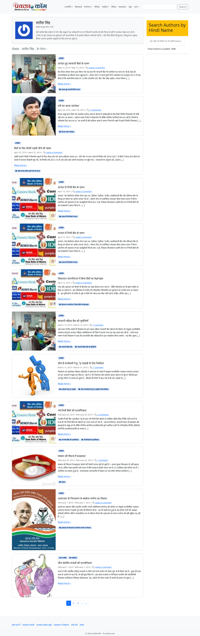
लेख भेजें (74, 624)
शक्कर (63, 482)
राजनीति (67, 6)
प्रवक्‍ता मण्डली (28, 624)
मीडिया (97, 6)
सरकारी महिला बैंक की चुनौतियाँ (86, 347)
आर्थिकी (61, 58)
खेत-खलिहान (73, 558)
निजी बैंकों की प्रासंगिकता (91, 440)
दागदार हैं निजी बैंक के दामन (69, 216)
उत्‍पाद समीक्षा (63, 558)
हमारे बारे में (16, 624)
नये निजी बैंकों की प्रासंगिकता (70, 440)
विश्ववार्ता (78, 6)
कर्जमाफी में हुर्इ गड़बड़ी (68, 389)
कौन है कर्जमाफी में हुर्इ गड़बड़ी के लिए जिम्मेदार (94, 389)
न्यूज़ (130, 6)
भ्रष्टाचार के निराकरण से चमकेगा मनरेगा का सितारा (76, 528)
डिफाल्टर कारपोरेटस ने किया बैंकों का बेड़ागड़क (75, 304)
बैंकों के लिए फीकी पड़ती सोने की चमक (28, 171)
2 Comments (95, 110)
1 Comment (98, 325)
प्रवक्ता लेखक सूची (44, 624)
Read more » (64, 83)
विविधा (113, 6)
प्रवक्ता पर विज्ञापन (61, 624)
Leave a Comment (97, 67)
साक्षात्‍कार (122, 6)
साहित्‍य (104, 6)
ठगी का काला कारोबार (67, 132)
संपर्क (82, 624)
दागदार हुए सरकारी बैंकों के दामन (70, 89)
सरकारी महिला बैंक (66, 347)
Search (182, 6)
